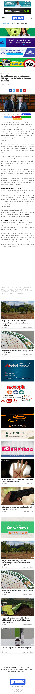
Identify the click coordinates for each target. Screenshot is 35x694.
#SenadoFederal (15, 292)
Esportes (28, 669)
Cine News (11, 671)
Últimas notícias (7, 73)
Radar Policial (28, 484)
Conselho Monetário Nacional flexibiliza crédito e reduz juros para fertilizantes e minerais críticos (16, 620)
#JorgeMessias (5, 289)
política (3, 294)
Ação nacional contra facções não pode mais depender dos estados (17, 508)
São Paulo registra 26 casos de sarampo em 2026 (17, 648)
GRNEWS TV (22, 671)
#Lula (11, 289)
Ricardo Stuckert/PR (6, 110)
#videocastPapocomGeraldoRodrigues (12, 293)
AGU (25, 293)
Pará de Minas (9, 667)
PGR (28, 293)
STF (7, 294)
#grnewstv (19, 288)
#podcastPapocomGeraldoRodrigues (11, 290)
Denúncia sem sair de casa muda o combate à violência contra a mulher (17, 480)
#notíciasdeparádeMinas (21, 289)
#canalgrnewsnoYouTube (8, 288)
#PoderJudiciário (27, 290)
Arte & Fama (18, 669)
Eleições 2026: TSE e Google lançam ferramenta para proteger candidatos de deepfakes (16, 323)
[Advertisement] (17, 266)
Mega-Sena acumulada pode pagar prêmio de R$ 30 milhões (17, 351)
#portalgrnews (5, 292)
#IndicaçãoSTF (27, 288)
